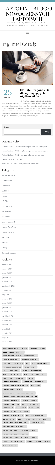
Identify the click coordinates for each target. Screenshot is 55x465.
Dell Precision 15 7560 (13, 352)
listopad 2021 (7, 312)
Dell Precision (7, 180)
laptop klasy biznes (12, 389)
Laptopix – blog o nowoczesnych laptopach (27, 13)
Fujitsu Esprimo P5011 (13, 363)
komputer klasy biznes (35, 374)
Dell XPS (5, 191)
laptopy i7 (34, 408)
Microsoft (5, 237)
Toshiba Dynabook (9, 253)
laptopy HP (8, 408)
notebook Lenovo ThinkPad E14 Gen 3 (20, 437)
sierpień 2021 (7, 325)
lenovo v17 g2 (37, 423)
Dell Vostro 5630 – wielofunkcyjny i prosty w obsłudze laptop (24, 147)
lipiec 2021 (6, 329)
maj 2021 (5, 337)
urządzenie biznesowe (13, 441)
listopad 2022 (7, 282)
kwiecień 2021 (7, 342)
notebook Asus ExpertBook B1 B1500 (20, 430)
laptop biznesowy (11, 382)
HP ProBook (6, 211)
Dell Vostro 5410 (11, 359)
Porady (4, 248)
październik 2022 (8, 286)
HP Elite (5, 201)
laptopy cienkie (29, 400)
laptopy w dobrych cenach (16, 411)
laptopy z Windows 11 (13, 415)
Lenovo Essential (8, 222)
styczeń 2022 (7, 303)
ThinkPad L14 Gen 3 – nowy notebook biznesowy (20, 164)
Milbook (5, 243)
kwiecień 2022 (7, 299)
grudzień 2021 (7, 307)
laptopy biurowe (11, 400)
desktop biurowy (30, 359)
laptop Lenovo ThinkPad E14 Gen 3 (19, 393)
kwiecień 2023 (7, 265)
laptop (31, 378)
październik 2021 (8, 316)
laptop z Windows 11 (35, 415)
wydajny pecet (10, 445)
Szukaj (6, 127)
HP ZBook (6, 217)
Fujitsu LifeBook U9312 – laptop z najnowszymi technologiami (25, 151)
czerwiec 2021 (7, 333)
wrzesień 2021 (7, 320)
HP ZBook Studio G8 (12, 367)
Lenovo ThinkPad (8, 232)
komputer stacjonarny (14, 378)
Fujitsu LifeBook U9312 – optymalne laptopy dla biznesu (23, 155)
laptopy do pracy (30, 404)
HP (27, 363)
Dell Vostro (6, 186)
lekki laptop (9, 419)
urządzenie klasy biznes (38, 441)
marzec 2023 (7, 269)
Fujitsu (4, 196)
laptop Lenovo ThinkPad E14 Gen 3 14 (20, 397)
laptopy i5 (21, 408)
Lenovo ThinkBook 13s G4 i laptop (34, 419)
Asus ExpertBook (8, 175)
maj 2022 (5, 295)
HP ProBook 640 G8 (40, 363)
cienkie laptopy (37, 348)
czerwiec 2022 (7, 290)
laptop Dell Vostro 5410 (34, 382)
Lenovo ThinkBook (9, 227)
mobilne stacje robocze (14, 426)
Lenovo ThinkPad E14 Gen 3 (15, 423)
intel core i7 (30, 367)
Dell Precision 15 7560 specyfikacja (20, 355)
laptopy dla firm (11, 404)
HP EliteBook (7, 206)
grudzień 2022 (7, 277)
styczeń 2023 (7, 273)
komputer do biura (12, 374)
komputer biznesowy (31, 370)
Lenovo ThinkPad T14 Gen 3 (12, 159)
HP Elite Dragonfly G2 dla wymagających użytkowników (34, 93)
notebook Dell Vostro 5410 (15, 434)
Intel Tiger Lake (11, 370)
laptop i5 (35, 385)
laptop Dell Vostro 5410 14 (15, 385)
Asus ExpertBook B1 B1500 (15, 348)
